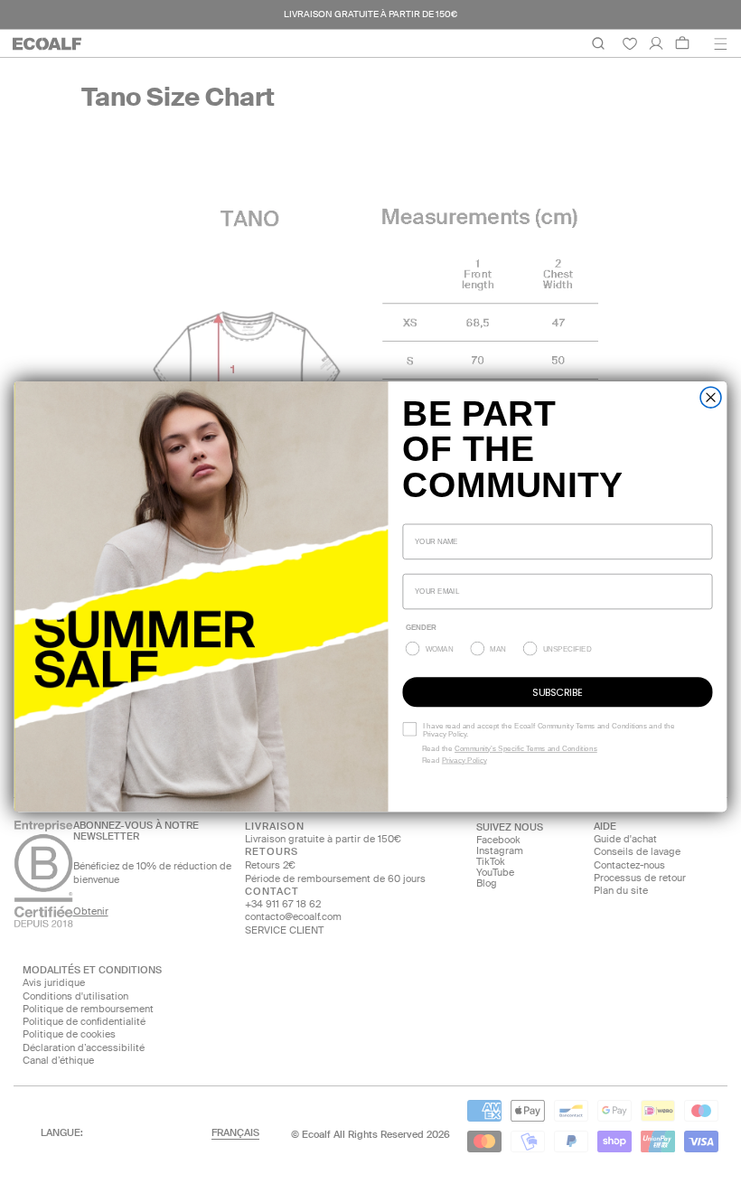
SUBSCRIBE (557, 691)
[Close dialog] (710, 397)
